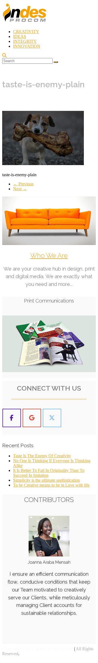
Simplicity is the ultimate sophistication (46, 480)
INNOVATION (26, 46)
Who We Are (49, 255)
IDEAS (19, 36)
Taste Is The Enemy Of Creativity (42, 455)
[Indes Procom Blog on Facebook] (11, 418)
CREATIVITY (26, 31)
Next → (20, 188)
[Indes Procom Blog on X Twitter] (52, 418)
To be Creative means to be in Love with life (51, 485)
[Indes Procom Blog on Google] (32, 418)
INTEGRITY (25, 41)
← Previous (23, 184)
